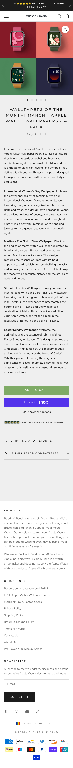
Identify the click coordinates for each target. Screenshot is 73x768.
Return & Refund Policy (19, 622)
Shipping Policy (14, 615)
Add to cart (36, 390)
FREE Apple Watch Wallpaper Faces (27, 595)
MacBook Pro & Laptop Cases (23, 602)
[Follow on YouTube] (27, 712)
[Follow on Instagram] (17, 712)
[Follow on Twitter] (6, 712)
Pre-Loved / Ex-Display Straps (23, 649)
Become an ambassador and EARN (26, 588)
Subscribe (19, 697)
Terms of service (14, 629)
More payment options (36, 412)
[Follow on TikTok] (38, 712)
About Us (10, 642)
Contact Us (11, 635)
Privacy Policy (12, 608)
